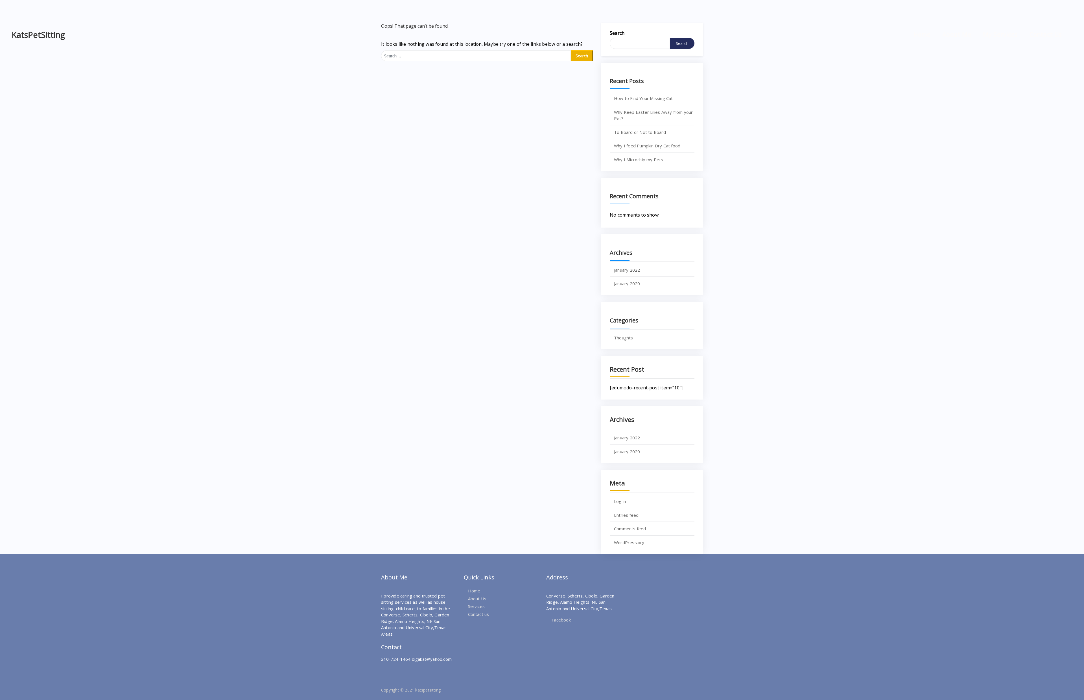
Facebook (560, 620)
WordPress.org (629, 542)
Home (921, 34)
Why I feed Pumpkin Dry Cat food (647, 146)
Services (476, 606)
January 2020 (627, 283)
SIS (500, 690)
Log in (620, 501)
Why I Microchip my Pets (638, 159)
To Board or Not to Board (640, 132)
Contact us (478, 614)
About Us (477, 598)
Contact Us (1046, 34)
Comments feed (630, 528)
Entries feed (626, 515)
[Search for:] (476, 55)
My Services (1000, 34)
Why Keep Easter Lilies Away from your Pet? (653, 115)
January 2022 (627, 270)
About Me (957, 34)
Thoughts (623, 338)
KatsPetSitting (38, 34)
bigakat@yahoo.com (432, 659)
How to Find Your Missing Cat (643, 98)
